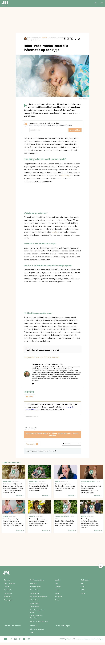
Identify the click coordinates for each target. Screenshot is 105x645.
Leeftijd (57, 580)
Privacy (32, 632)
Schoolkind (58, 597)
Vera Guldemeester (34, 38)
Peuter (57, 590)
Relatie (83, 590)
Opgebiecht (33, 583)
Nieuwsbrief (8, 593)
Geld (82, 583)
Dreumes (58, 587)
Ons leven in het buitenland (38, 597)
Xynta (101, 639)
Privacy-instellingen (62, 626)
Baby (56, 583)
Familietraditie (34, 603)
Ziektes (44, 38)
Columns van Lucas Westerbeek (36, 617)
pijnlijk (55, 232)
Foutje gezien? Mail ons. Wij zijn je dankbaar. (42, 357)
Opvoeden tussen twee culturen (37, 611)
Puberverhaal (34, 600)
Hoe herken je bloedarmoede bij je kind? (42, 350)
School (83, 593)
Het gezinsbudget (35, 587)
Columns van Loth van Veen (39, 621)
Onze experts (8, 600)
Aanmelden (75, 130)
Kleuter (57, 593)
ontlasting (65, 175)
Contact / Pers (8, 590)
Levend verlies (34, 593)
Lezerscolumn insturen (12, 626)
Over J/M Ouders (9, 583)
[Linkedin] (33, 384)
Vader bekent (34, 590)
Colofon (6, 587)
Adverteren (7, 597)
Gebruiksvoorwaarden (37, 629)
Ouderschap (85, 580)
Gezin (82, 587)
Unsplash (85, 98)
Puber (57, 600)
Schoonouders (34, 607)
